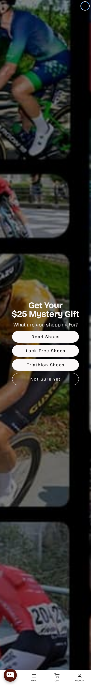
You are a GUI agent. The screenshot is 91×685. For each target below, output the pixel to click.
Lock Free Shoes (45, 350)
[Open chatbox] (10, 675)
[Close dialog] (85, 6)
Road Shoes (46, 336)
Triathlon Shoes (45, 364)
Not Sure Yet (45, 379)
